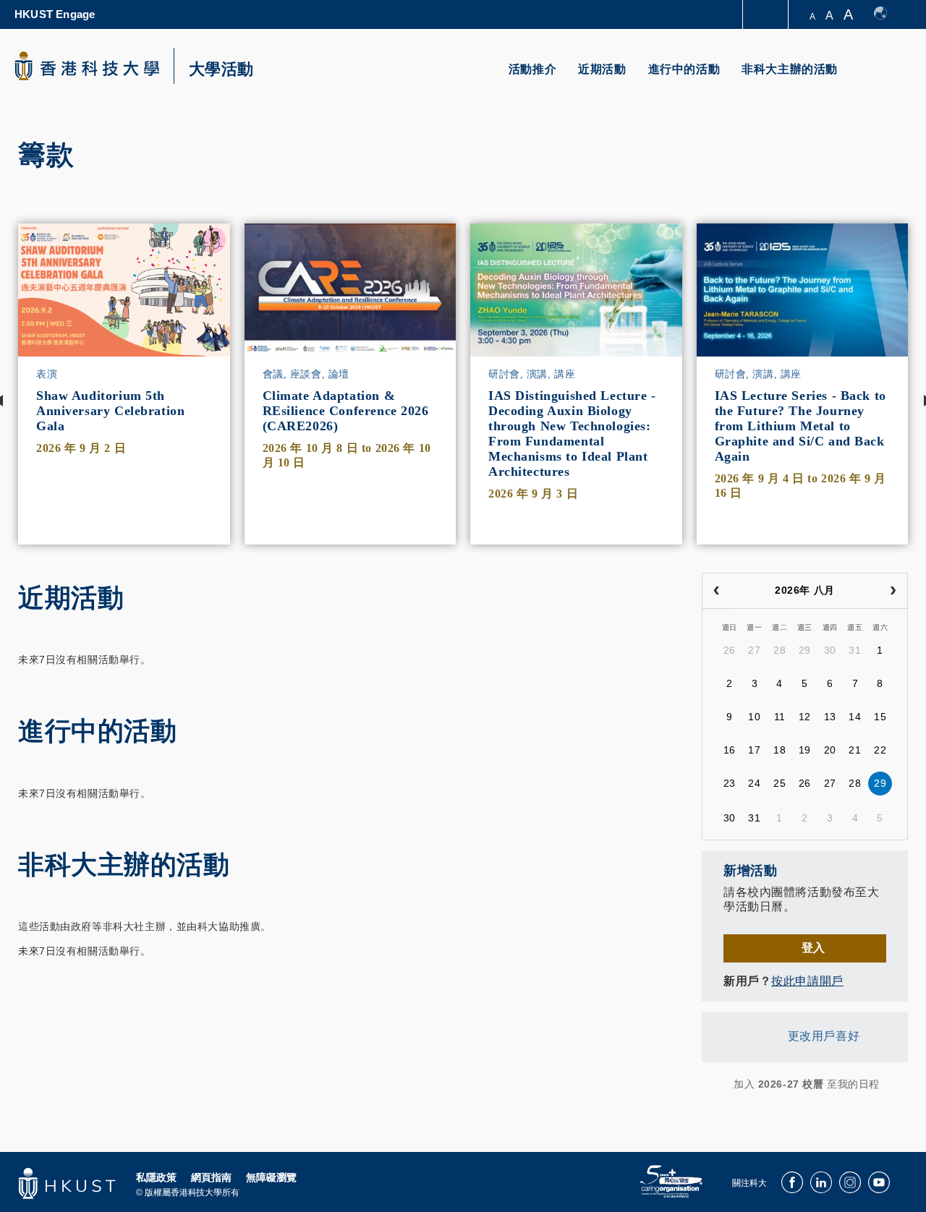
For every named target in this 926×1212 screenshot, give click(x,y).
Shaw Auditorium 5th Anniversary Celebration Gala (110, 410)
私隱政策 (156, 1177)
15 (880, 716)
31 (855, 650)
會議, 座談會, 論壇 (306, 374)
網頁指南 (211, 1177)
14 (855, 716)
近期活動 (602, 69)
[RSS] (711, 1084)
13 (830, 716)
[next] (893, 590)
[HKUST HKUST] (86, 66)
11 (780, 716)
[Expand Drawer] (766, 14)
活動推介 (532, 69)
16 (729, 750)
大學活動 (221, 69)
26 (729, 650)
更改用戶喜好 (823, 1036)
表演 (46, 374)
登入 (813, 948)
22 (880, 750)
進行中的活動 (684, 69)
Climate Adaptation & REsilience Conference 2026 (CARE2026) (346, 410)
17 (754, 750)
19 (805, 750)
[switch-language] (887, 14)
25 (779, 783)
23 (729, 783)
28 (779, 650)
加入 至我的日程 (807, 1084)
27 (754, 650)
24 (754, 783)
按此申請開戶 (807, 981)
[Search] (887, 78)
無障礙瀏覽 (271, 1177)
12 (805, 716)
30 (830, 650)
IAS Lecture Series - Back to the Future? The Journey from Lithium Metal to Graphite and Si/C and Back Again (800, 426)
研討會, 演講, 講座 (531, 374)
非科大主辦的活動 (790, 69)
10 (754, 716)
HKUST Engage (54, 14)
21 (855, 750)
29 (805, 650)
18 (779, 750)
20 (830, 750)
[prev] (716, 590)
